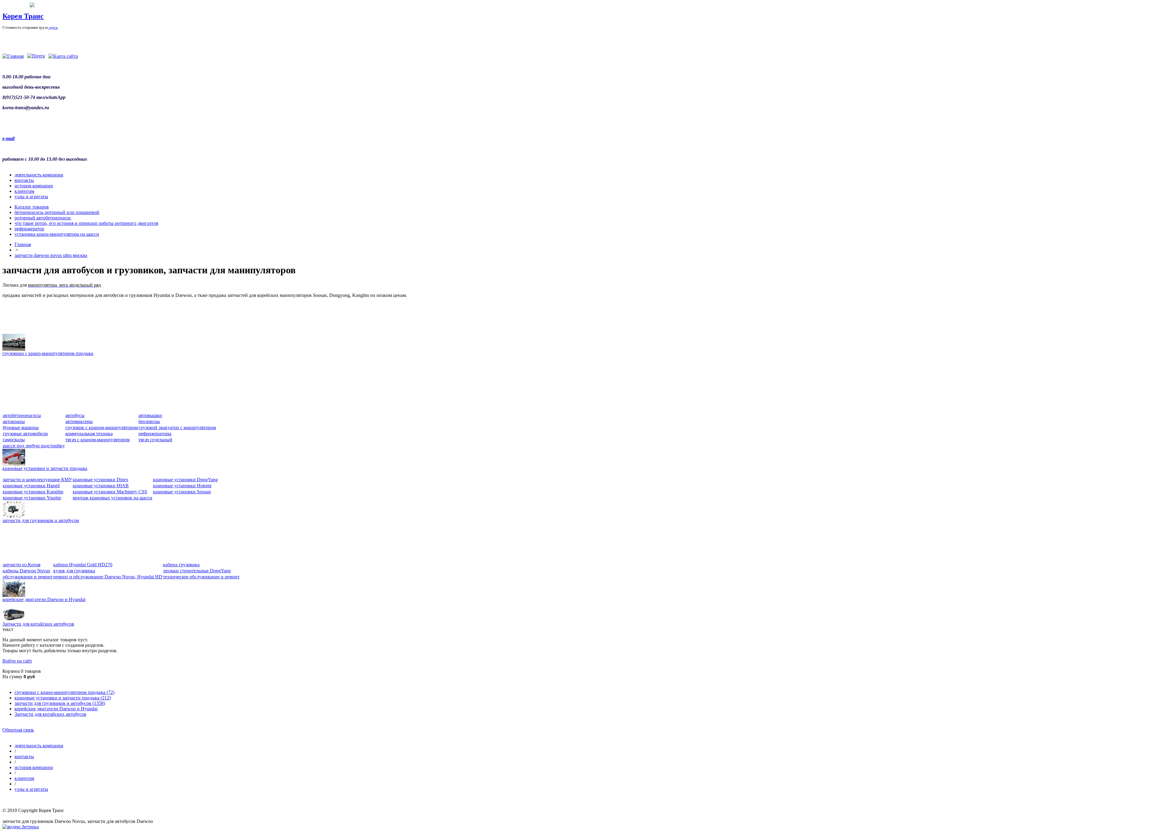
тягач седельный (155, 439)
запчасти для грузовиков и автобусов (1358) (60, 703)
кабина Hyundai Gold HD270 (82, 564)
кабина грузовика (181, 564)
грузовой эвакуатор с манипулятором (177, 427)
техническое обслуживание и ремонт (201, 576)
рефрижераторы (154, 433)
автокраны (14, 421)
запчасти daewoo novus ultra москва (51, 255)
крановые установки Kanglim (33, 491)
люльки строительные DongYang (197, 570)
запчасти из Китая (21, 564)
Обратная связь (18, 729)
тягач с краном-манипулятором (97, 439)
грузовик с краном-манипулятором (101, 427)
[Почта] (36, 56)
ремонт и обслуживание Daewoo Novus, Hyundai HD (107, 576)
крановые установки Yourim (32, 497)
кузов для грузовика (74, 570)
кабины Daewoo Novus (26, 570)
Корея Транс (23, 16)
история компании (34, 185)
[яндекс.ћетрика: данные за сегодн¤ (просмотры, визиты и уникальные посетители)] (20, 827)
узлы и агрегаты (31, 196)
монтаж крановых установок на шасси (112, 497)
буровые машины (21, 427)
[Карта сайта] (63, 56)
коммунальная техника (89, 433)
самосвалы (14, 439)
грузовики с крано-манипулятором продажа (47, 353)
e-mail (8, 138)
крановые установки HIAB (101, 485)
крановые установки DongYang (185, 479)
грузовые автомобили (25, 433)
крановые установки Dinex (100, 479)
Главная (23, 244)
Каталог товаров (32, 206)
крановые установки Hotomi (182, 485)
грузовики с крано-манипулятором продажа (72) (64, 692)
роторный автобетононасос (43, 217)
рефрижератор (29, 228)
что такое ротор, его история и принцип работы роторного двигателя (86, 223)
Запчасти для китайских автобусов (38, 623)
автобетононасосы (22, 415)
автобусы (74, 415)
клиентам (24, 191)
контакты (24, 180)
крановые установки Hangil (31, 485)
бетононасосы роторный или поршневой (57, 212)
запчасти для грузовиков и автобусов (40, 520)
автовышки (150, 415)
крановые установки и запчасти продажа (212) (63, 697)
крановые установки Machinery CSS (110, 491)
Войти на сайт (17, 660)
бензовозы (149, 421)
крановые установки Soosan (182, 491)
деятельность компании (39, 174)
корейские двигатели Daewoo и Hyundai (43, 599)
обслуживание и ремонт (28, 576)
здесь (53, 27)
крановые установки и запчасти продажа (44, 468)
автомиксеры (79, 421)
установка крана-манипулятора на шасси (57, 234)
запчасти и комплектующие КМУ (37, 479)
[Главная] (13, 56)
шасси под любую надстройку (34, 445)
